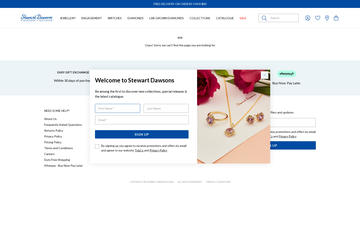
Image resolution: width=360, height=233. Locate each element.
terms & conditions (218, 181)
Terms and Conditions (58, 148)
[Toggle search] (265, 18)
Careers (49, 154)
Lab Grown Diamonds (166, 18)
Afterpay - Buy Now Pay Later (63, 165)
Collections (200, 18)
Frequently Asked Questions (63, 124)
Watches (115, 18)
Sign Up (142, 134)
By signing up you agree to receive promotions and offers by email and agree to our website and (143, 148)
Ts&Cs (139, 150)
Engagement (91, 18)
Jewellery (68, 18)
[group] (180, 4)
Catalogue (225, 18)
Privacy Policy (158, 150)
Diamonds (136, 18)
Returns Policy (53, 130)
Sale (243, 18)
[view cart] (336, 18)
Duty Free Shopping (57, 159)
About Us (50, 119)
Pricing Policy (52, 142)
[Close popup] (264, 75)
